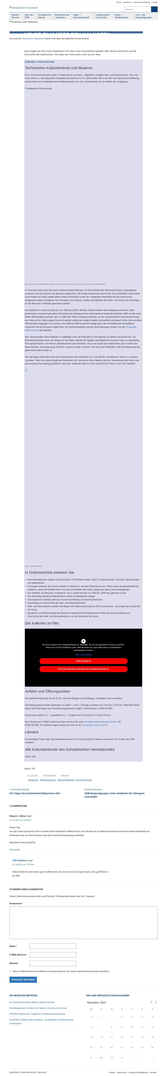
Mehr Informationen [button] (83, 655)
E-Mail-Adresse (18, 954)
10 (132, 1026)
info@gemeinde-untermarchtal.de (100, 722)
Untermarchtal (84, 780)
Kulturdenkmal (48, 780)
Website (14, 963)
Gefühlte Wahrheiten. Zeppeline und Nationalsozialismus (37, 1014)
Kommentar (16, 903)
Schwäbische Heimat (44, 16)
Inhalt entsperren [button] (83, 661)
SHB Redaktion (49, 775)
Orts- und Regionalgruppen (144, 16)
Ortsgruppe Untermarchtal (94, 725)
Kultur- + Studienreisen (121, 16)
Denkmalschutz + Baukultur (61, 16)
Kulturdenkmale (66, 780)
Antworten (15, 849)
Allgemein (39, 38)
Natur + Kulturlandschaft (81, 16)
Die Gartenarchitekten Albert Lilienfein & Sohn (32, 1002)
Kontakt (155, 2)
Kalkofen (34, 780)
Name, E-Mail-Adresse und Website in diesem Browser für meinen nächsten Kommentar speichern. (61, 971)
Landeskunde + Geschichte (103, 16)
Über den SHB (29, 16)
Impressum (127, 2)
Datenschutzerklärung (141, 2)
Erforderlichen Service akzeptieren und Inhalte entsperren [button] (83, 669)
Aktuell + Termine (15, 16)
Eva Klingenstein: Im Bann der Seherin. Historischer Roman (38, 1008)
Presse (119, 2)
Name (13, 946)
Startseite (27, 38)
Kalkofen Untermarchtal (39, 61)
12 (152, 1026)
